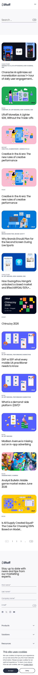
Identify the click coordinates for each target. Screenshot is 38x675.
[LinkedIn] (2, 612)
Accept (10, 671)
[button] (35, 4)
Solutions (6, 634)
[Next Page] (31, 541)
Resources (6, 643)
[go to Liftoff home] (6, 4)
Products (5, 625)
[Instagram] (10, 612)
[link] (7, 541)
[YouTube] (14, 612)
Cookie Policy (28, 664)
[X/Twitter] (6, 612)
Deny (27, 671)
